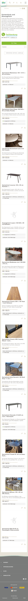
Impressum (4, 598)
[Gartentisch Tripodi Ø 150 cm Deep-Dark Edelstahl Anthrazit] (13, 446)
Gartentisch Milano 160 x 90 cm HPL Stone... (12, 493)
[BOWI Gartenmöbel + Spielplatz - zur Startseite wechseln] (3, 2)
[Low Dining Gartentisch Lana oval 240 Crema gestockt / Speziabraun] (13, 140)
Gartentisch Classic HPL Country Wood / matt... (12, 340)
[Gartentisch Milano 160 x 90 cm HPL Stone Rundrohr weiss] (13, 483)
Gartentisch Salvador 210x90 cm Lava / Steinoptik (12, 415)
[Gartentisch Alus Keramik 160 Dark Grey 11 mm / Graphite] (13, 368)
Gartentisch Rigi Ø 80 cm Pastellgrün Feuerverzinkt (10, 529)
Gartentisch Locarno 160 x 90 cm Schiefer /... (12, 185)
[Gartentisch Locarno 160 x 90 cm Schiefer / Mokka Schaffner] (13, 176)
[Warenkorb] (21, 3)
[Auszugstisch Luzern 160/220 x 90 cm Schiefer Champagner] (13, 214)
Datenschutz (15, 598)
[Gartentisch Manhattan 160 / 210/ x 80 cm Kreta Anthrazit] (13, 64)
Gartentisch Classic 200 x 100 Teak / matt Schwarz (13, 302)
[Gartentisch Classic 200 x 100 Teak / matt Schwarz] (13, 293)
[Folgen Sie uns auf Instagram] (25, 579)
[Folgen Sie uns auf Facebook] (23, 579)
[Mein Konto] (17, 3)
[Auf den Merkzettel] (22, 89)
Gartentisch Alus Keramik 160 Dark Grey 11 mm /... (13, 378)
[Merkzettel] (13, 3)
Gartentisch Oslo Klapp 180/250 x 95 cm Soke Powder (13, 110)
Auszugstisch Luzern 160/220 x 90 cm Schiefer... (13, 223)
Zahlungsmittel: (14, 584)
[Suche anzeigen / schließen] (9, 2)
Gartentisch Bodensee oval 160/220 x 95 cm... (13, 263)
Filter (15, 43)
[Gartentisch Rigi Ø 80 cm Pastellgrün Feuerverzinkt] (13, 520)
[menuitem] (25, 3)
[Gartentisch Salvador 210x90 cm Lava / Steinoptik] (13, 406)
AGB (24, 598)
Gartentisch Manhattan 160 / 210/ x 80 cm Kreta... (13, 73)
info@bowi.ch (13, 37)
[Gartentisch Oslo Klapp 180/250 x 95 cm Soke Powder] (13, 101)
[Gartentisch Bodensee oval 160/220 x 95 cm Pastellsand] (13, 253)
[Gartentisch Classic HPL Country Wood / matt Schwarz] (13, 331)
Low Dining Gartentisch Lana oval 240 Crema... (13, 149)
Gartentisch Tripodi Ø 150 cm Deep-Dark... (13, 455)
